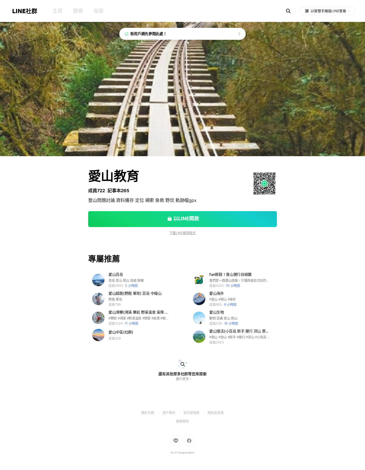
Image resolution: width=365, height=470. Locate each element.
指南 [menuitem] (98, 11)
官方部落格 (195, 413)
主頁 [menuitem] (57, 11)
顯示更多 (182, 379)
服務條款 (182, 421)
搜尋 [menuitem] (78, 11)
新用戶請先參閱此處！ (148, 33)
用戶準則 (172, 413)
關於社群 (151, 413)
